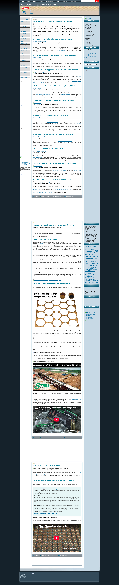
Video (96, 282)
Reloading (87, 39)
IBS (92, 267)
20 (92, 55)
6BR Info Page (23, 31)
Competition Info (24, 28)
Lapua (94, 267)
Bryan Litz (94, 256)
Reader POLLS (24, 70)
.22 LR (87, 246)
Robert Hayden (57, 266)
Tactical (86, 42)
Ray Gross (87, 229)
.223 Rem (91, 246)
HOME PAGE (23, 17)
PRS (89, 271)
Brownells (88, 256)
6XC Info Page (23, 45)
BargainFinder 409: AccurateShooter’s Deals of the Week (52, 21)
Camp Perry (89, 258)
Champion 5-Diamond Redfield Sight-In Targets (63, 189)
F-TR (96, 263)
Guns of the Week (24, 23)
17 (86, 55)
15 (95, 54)
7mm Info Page (24, 51)
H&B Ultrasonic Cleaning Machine (59, 170)
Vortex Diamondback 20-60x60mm (43, 94)
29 (95, 56)
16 (84, 55)
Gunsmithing (87, 29)
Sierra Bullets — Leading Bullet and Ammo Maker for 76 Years (54, 225)
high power (88, 265)
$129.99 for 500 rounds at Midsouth (65, 141)
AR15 (96, 251)
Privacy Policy (23, 577)
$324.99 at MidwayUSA (65, 94)
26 (90, 56)
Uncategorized (88, 45)
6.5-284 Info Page (24, 50)
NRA (86, 269)
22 (95, 55)
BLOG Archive (23, 26)
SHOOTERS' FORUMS (89, 310)
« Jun (87, 58)
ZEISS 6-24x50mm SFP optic (52, 122)
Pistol (86, 271)
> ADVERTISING (24, 77)
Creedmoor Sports (90, 260)
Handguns (57, 196)
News (86, 36)
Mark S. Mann (88, 238)
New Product (87, 35)
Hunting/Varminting (88, 34)
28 (94, 56)
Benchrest (94, 253)
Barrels (22, 62)
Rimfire (93, 275)
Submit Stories (23, 576)
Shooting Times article (44, 482)
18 (88, 55)
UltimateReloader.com (57, 469)
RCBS (93, 271)
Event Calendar (24, 72)
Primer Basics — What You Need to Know (47, 466)
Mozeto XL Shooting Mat (37, 157)
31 (86, 57)
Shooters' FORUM (24, 19)
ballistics (87, 253)
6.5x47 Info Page (24, 48)
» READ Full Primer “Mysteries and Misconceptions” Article (53, 480)
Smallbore (87, 280)
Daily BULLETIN (24, 21)
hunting (87, 267)
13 (92, 54)
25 (88, 56)
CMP (96, 258)
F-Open (92, 263)
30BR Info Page (24, 41)
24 (86, 56)
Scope (87, 276)
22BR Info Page (24, 40)
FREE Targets (23, 55)
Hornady (94, 265)
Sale (97, 275)
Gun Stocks (23, 65)
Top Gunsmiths (24, 57)
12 (90, 54)
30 (84, 57)
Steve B (86, 226)
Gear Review (60, 437)
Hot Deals (61, 196)
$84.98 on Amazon (77, 170)
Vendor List (23, 68)
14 (94, 54)
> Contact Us (23, 75)
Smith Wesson (94, 280)
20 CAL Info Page (24, 36)
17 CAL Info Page (24, 34)
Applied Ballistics (89, 251)
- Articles (42, 437)
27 (92, 56)
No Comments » (69, 196)
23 (84, 56)
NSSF (91, 269)
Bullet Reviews (23, 60)
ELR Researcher (88, 234)
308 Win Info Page (24, 53)
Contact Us (22, 575)
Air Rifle (93, 248)
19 (90, 55)
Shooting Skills (88, 40)
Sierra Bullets (43, 231)
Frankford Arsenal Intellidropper (40, 45)
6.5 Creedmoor (90, 247)
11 (88, 54)
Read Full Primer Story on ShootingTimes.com (46, 513)
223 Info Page (23, 38)
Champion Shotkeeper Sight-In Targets (57, 187)
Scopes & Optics (24, 67)
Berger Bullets (89, 254)
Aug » (94, 58)
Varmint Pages (23, 29)
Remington (88, 275)
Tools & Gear (23, 58)
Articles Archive (24, 24)
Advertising (22, 574)
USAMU (92, 282)
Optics (86, 38)
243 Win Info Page (24, 46)
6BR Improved (23, 33)
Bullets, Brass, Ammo (45, 196)
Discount (92, 261)
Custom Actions (24, 63)
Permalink (37, 196)
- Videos (46, 437)
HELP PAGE (23, 74)
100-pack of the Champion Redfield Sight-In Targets (43, 192)
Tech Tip (55, 555)
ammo (86, 249)
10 (86, 54)
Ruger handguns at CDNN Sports (39, 108)
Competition (52, 196)
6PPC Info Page (24, 43)
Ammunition (92, 249)
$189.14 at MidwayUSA (61, 50)
